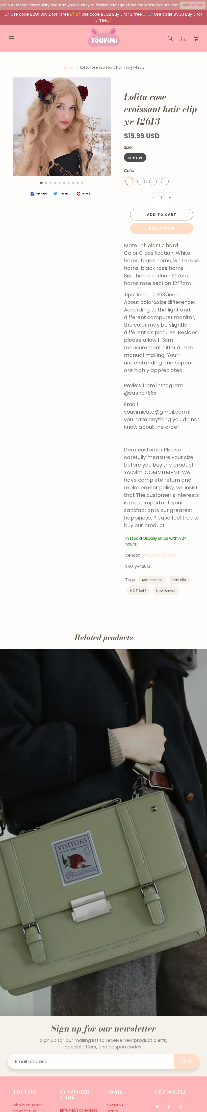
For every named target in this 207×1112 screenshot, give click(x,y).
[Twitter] (157, 1106)
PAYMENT (115, 1104)
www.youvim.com (159, 555)
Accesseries (152, 579)
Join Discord (192, 5)
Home (68, 67)
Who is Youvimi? (27, 1104)
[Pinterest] (180, 1106)
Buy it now (161, 228)
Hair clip (179, 579)
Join (186, 1061)
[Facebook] (169, 1106)
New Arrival (165, 590)
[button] (41, 183)
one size (135, 157)
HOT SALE (138, 590)
